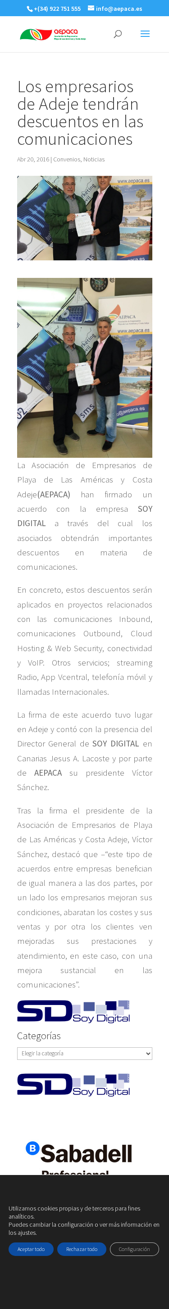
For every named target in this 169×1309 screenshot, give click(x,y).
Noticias (94, 159)
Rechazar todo (81, 1249)
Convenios (66, 159)
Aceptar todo (31, 1249)
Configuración (134, 1249)
